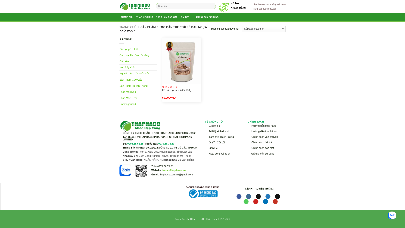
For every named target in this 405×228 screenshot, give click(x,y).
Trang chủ (127, 27)
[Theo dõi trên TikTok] (258, 196)
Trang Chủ (127, 17)
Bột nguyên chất (128, 49)
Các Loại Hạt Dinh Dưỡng (134, 55)
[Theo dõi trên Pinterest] (255, 201)
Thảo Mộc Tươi (128, 98)
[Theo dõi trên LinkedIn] (265, 201)
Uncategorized (127, 104)
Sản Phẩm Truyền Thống (133, 86)
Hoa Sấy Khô (126, 67)
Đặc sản (124, 61)
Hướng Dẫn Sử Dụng (206, 17)
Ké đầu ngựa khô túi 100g (176, 90)
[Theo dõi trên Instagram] (248, 196)
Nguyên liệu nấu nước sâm (134, 73)
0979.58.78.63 (166, 143)
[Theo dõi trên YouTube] (275, 201)
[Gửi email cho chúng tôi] (277, 196)
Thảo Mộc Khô (144, 17)
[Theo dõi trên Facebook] (239, 196)
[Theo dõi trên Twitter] (267, 196)
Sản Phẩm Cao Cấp (167, 17)
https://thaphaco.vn (174, 170)
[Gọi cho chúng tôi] (246, 201)
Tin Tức (185, 17)
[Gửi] (212, 6)
